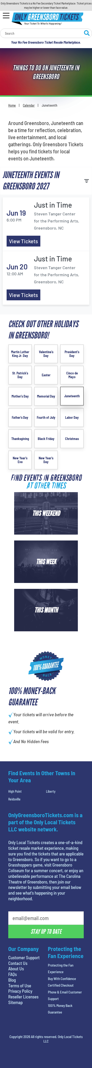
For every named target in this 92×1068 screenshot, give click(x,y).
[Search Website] (87, 33)
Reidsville (14, 799)
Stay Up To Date (46, 931)
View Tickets (23, 241)
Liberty (50, 791)
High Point (15, 791)
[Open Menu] (6, 15)
